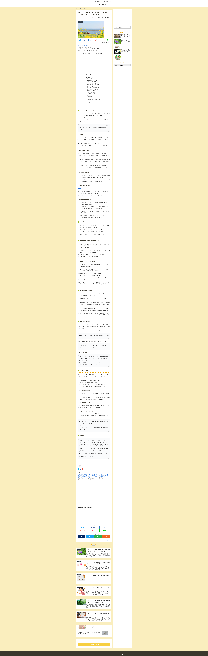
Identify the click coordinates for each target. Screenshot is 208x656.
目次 (88, 74)
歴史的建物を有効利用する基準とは (94, 87)
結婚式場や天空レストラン (93, 98)
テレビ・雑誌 (80, 507)
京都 (84, 507)
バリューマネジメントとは (92, 77)
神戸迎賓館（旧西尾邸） (92, 90)
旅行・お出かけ (89, 507)
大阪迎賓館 (90, 78)
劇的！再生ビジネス (91, 86)
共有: (89, 102)
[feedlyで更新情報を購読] (98, 536)
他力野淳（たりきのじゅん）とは (93, 89)
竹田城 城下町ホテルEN (93, 83)
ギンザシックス (90, 95)
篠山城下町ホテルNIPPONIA (93, 84)
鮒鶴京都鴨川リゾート (92, 80)
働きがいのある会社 (91, 92)
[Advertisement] (94, 64)
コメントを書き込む (94, 644)
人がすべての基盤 (91, 93)
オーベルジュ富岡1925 (92, 81)
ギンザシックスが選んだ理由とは (94, 99)
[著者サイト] (81, 536)
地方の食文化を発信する (93, 96)
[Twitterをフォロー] (90, 536)
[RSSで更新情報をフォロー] (106, 536)
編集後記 (89, 101)
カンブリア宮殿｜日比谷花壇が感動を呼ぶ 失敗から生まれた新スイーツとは (103, 475)
